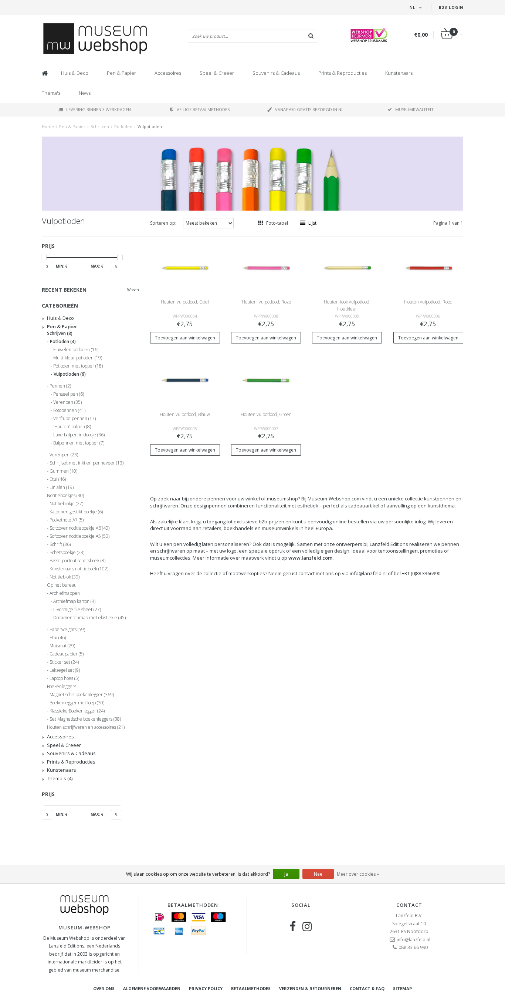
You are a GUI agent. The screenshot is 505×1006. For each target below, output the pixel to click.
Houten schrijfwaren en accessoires (86, 727)
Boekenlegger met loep (77, 703)
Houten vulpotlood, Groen (266, 414)
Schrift (60, 544)
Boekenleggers (61, 687)
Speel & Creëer (217, 73)
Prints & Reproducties (342, 73)
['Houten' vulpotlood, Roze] (266, 267)
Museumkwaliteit (414, 109)
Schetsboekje (67, 553)
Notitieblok (64, 577)
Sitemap (402, 988)
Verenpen (67, 402)
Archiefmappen (65, 593)
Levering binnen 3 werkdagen (98, 109)
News (85, 93)
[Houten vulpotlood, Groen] (266, 380)
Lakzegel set (65, 670)
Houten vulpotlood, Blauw (185, 414)
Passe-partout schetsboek (77, 561)
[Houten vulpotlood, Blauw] (185, 380)
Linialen (62, 487)
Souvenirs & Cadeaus (276, 73)
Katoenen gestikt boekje (76, 512)
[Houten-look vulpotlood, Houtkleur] (347, 267)
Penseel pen (68, 394)
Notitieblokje (66, 504)
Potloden (123, 126)
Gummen (63, 471)
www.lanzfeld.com (310, 557)
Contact (409, 905)
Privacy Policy (206, 988)
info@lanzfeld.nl (413, 939)
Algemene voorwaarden (151, 988)
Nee (318, 874)
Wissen (133, 289)
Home (48, 126)
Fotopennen (69, 410)
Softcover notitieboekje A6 (79, 528)
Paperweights (67, 630)
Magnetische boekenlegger (82, 695)
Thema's (51, 93)
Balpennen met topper (78, 443)
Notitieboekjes (65, 496)
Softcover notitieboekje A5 (79, 536)
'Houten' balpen (72, 427)
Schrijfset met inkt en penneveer (86, 463)
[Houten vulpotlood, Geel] (185, 267)
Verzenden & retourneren (310, 988)
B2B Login (451, 7)
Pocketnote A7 (67, 520)
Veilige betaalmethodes (203, 109)
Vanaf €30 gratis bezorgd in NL (309, 109)
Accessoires (168, 73)
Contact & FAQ (367, 988)
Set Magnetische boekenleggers (85, 719)
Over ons (104, 988)
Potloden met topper (78, 366)
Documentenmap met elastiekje (89, 618)
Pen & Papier (121, 73)
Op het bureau (62, 585)
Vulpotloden (150, 126)
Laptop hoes (64, 678)
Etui (58, 479)
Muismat (62, 646)
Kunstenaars (399, 73)
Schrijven (100, 126)
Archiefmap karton (74, 601)
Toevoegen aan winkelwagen (185, 338)
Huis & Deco (74, 73)
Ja (286, 874)
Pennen (60, 386)
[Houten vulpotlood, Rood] (428, 267)
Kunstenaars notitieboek (79, 569)
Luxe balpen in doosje (79, 435)
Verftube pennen (74, 419)
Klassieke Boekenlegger (77, 711)
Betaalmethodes (251, 988)
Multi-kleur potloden (77, 358)
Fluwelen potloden (75, 350)
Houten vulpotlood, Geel (185, 302)
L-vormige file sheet (77, 610)
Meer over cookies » (358, 874)
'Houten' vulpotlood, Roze (266, 302)
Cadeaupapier (67, 654)
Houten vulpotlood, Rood (428, 302)
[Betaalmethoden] (159, 917)
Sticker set (64, 662)
